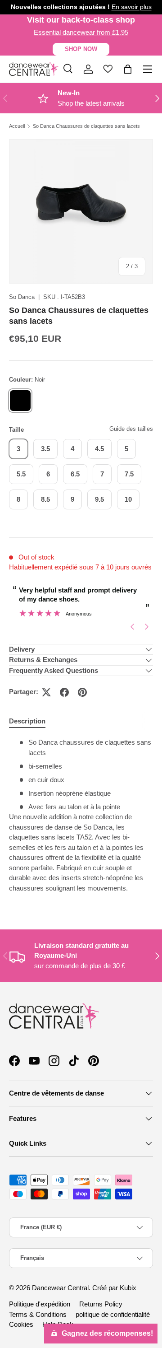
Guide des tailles (131, 428)
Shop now (81, 49)
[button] (128, 69)
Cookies (21, 1324)
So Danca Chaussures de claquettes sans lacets (86, 126)
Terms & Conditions (38, 1314)
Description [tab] (27, 721)
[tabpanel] (81, 818)
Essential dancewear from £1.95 (81, 32)
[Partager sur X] (46, 692)
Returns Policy (100, 1304)
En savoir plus (132, 7)
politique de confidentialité (113, 1314)
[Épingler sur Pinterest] (82, 692)
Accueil (17, 126)
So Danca (22, 297)
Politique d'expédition (39, 1304)
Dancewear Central (60, 1288)
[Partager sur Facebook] (64, 692)
